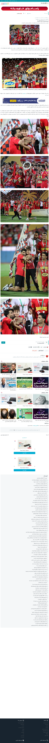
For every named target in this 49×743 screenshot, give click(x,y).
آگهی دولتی (46, 735)
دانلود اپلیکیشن (45, 722)
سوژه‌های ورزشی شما (21, 722)
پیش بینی (22, 735)
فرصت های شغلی (45, 730)
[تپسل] (3, 98)
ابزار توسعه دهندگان (45, 729)
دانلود (3, 342)
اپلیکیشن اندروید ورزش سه (5, 3)
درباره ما (47, 727)
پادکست (23, 726)
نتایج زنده (22, 732)
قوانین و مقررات (35, 425)
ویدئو (23, 729)
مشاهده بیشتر (24, 437)
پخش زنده (22, 737)
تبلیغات (47, 726)
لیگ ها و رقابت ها (21, 727)
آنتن (23, 733)
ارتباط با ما (46, 724)
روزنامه (23, 730)
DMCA (47, 733)
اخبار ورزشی (22, 724)
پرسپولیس (24, 93)
